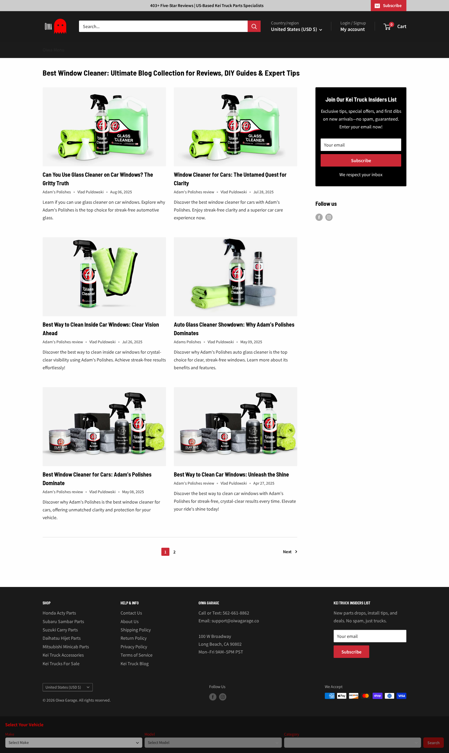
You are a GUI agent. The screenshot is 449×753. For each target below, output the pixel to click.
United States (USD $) (63, 687)
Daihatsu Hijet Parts (62, 638)
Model (149, 734)
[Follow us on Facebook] (319, 217)
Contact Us (131, 613)
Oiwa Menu (53, 50)
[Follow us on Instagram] (329, 217)
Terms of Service (137, 655)
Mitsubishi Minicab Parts (66, 646)
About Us (129, 621)
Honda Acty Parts (59, 613)
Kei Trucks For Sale (61, 663)
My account (352, 29)
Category (291, 734)
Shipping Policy (136, 629)
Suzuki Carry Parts (60, 629)
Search (433, 742)
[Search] (254, 26)
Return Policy (134, 638)
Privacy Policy (134, 646)
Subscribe (392, 5)
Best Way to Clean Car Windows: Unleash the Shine (231, 474)
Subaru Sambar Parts (63, 621)
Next (287, 551)
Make (9, 734)
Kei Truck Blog (135, 663)
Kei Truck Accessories (63, 655)
